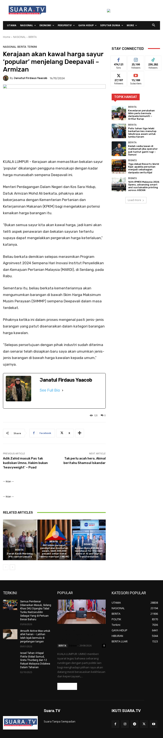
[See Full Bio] (62, 390)
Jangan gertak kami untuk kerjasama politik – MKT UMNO (80, 634)
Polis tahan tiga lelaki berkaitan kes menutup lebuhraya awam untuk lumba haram (142, 132)
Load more (134, 200)
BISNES (88, 544)
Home (6, 37)
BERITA (32, 37)
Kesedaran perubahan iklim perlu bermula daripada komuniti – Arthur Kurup (141, 115)
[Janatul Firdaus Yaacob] (6, 78)
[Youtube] (153, 724)
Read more (67, 686)
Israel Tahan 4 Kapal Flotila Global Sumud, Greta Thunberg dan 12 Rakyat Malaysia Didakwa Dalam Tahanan (35, 660)
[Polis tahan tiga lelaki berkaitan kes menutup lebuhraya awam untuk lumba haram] (119, 131)
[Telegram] (134, 724)
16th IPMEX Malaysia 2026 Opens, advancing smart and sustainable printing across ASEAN (143, 186)
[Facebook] (115, 724)
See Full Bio (50, 390)
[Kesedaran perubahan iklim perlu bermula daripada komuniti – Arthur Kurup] (119, 113)
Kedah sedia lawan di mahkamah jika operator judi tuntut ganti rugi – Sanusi (143, 150)
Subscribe (135, 74)
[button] (153, 25)
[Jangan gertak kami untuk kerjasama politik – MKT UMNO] (81, 612)
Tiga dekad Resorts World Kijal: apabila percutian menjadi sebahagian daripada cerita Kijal (143, 168)
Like (118, 58)
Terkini (32, 46)
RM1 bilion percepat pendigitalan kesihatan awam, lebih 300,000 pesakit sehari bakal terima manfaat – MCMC (54, 551)
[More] (79, 433)
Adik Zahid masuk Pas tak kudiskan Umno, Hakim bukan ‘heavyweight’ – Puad (25, 463)
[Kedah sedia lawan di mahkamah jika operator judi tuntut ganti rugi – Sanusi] (119, 148)
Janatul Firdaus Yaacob (30, 78)
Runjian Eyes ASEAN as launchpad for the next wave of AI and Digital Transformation (89, 552)
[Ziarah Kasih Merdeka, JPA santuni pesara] (20, 540)
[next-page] (12, 567)
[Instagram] (125, 724)
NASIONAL (19, 37)
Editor (73, 645)
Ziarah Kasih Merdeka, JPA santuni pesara (20, 555)
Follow (136, 58)
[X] (144, 724)
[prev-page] (5, 567)
